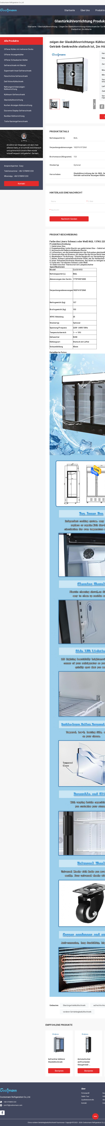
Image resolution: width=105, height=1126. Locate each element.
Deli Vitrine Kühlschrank (13, 81)
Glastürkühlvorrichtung (47, 27)
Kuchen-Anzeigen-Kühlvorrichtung (18, 105)
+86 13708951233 (26, 171)
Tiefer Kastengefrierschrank (16, 121)
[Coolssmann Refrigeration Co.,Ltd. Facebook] (102, 106)
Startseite (32, 27)
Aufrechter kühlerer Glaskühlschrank (56, 1060)
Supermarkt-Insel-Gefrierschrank (17, 71)
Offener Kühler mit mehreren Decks (18, 49)
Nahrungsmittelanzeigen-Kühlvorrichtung (14, 88)
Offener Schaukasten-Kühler (16, 60)
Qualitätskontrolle (87, 1100)
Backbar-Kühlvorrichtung (14, 116)
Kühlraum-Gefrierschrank (14, 95)
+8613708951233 (21, 176)
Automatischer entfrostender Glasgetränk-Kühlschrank (84, 1062)
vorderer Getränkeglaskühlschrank (77, 1012)
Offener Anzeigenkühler (14, 55)
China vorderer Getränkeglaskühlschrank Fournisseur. (46, 1122)
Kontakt (21, 183)
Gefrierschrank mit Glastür (15, 65)
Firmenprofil (85, 1093)
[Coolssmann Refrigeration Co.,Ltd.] (8, 10)
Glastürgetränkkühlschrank (74, 1005)
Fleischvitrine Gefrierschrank (16, 76)
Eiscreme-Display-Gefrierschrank (17, 111)
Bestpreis (59, 1071)
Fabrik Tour (85, 1096)
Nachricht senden (69, 219)
